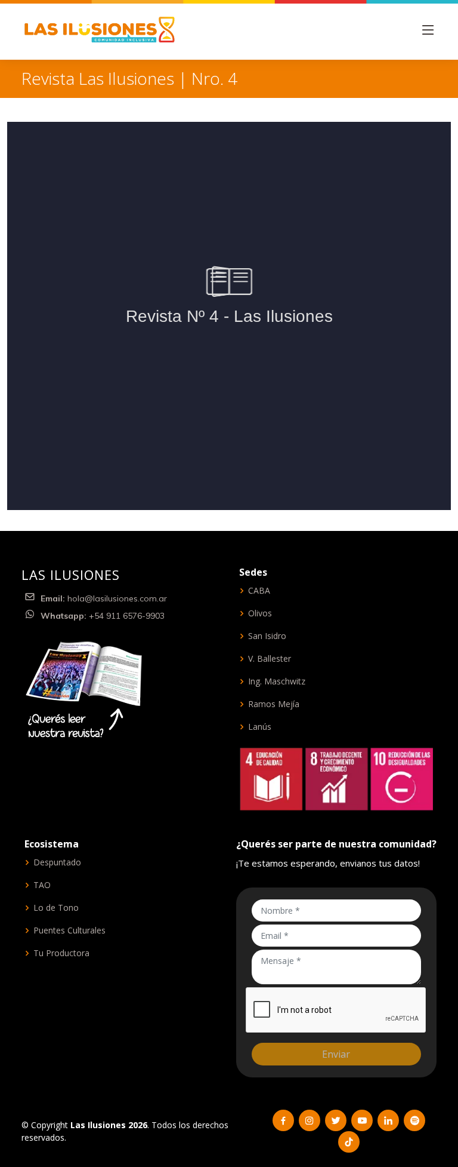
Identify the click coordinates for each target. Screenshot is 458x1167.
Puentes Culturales (69, 930)
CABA (259, 590)
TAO (42, 885)
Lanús (259, 727)
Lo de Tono (56, 908)
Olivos (260, 613)
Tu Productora (61, 953)
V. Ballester (269, 659)
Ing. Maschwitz (276, 681)
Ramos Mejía (273, 704)
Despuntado (57, 862)
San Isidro (267, 636)
